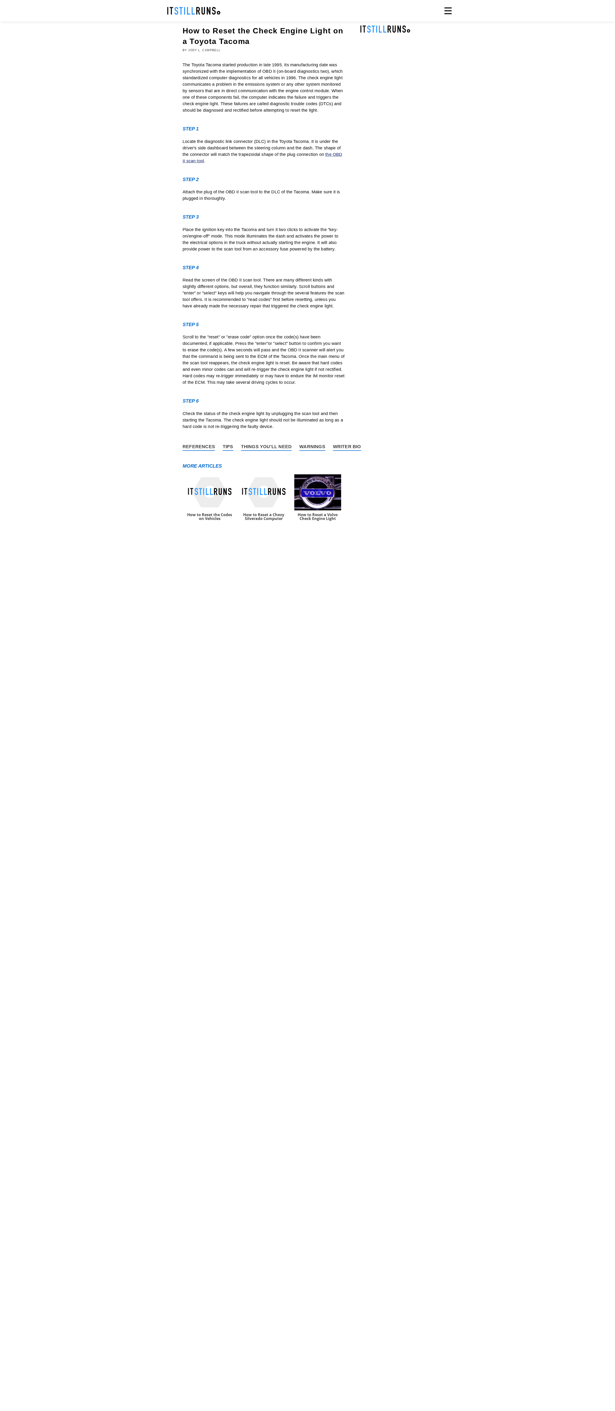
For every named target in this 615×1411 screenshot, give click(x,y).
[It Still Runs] (194, 11)
